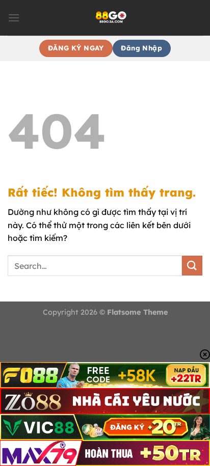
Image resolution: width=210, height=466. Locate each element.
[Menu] (14, 17)
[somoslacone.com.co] (111, 18)
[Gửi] (192, 266)
